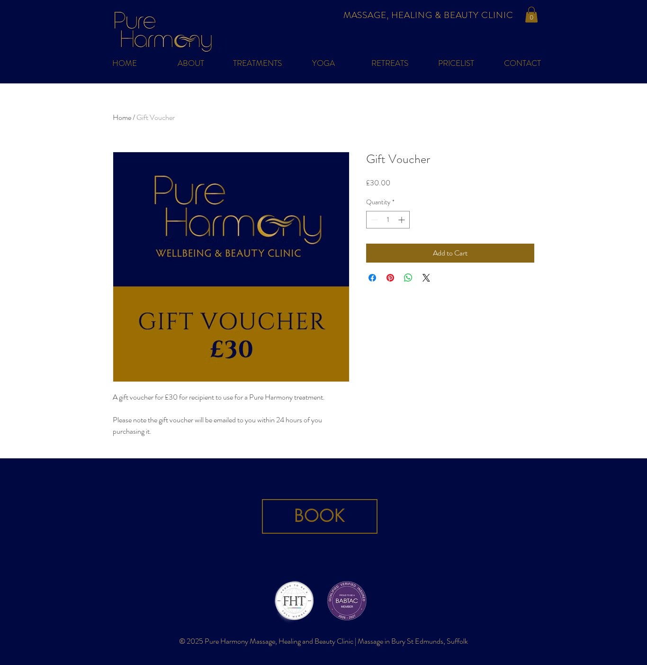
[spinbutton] (387, 219)
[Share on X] (426, 277)
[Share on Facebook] (372, 277)
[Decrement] (373, 219)
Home (122, 117)
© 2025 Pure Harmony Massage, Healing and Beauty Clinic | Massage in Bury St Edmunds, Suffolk (323, 641)
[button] (531, 14)
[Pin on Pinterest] (390, 277)
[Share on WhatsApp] (408, 277)
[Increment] (402, 219)
